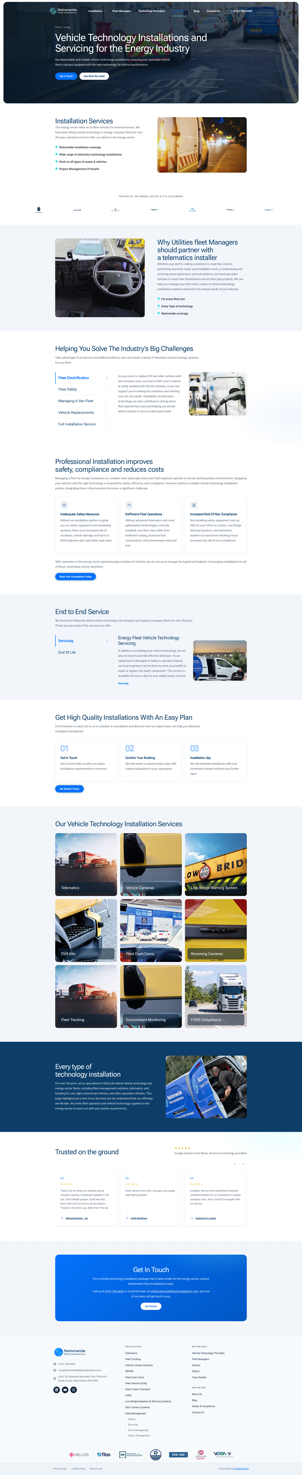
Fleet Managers (121, 11)
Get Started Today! (69, 788)
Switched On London (206, 1218)
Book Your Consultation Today (76, 576)
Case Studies (199, 1377)
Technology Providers (151, 11)
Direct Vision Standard (137, 1389)
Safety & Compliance (203, 1406)
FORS (128, 1395)
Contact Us (213, 11)
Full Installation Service (77, 424)
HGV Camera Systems (137, 1407)
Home (58, 27)
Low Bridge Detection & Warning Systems (148, 1401)
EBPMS (129, 1371)
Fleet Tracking (133, 1359)
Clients (195, 1371)
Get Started (151, 1306)
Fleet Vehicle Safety (136, 1383)
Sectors (196, 1365)
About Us (197, 1394)
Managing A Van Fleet (75, 401)
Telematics (131, 1353)
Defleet (132, 1419)
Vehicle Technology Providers (208, 1353)
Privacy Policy (60, 1468)
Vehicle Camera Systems (139, 1365)
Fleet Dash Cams (134, 1377)
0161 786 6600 (114, 1291)
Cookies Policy (78, 1468)
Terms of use (96, 1468)
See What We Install (94, 76)
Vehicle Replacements (76, 412)
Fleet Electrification (73, 378)
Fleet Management (135, 1413)
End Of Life (67, 652)
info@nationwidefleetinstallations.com (174, 1291)
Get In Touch (66, 76)
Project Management (139, 1435)
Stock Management (138, 1430)
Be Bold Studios (241, 1468)
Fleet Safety (67, 389)
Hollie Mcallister (139, 1218)
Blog (196, 11)
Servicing (65, 641)
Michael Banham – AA (77, 1218)
